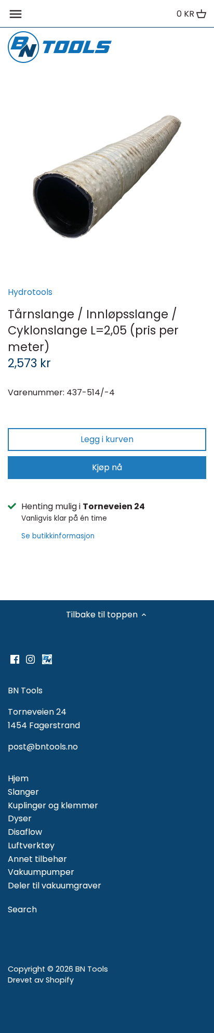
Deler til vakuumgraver (54, 886)
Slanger (23, 792)
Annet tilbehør (37, 859)
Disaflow (25, 832)
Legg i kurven (107, 439)
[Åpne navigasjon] (15, 14)
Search (22, 909)
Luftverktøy (31, 845)
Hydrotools (30, 292)
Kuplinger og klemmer (53, 805)
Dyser (20, 818)
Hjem (18, 778)
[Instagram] (30, 659)
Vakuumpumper (41, 872)
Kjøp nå (107, 467)
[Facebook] (14, 659)
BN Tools (91, 969)
